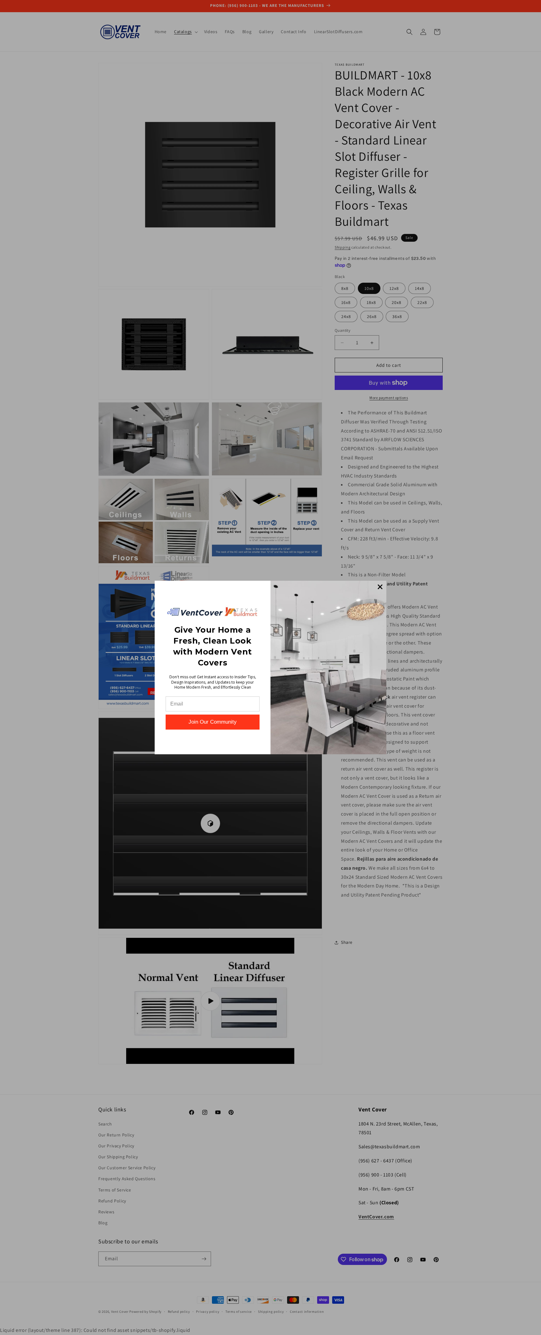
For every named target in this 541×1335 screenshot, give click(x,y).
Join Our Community (212, 722)
